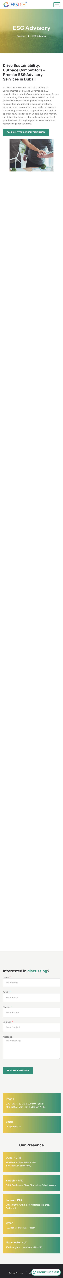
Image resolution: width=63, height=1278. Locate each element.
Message (7, 1037)
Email (6, 992)
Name (6, 977)
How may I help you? (48, 1272)
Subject (7, 1022)
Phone (6, 1007)
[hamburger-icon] (56, 4)
